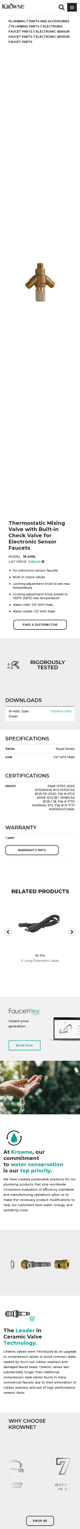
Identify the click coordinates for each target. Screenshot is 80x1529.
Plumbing (17, 21)
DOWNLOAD (61, 711)
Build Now (24, 1045)
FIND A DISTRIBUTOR (40, 625)
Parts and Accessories (49, 21)
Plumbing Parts (25, 26)
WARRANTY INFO (32, 850)
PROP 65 (40, 1521)
